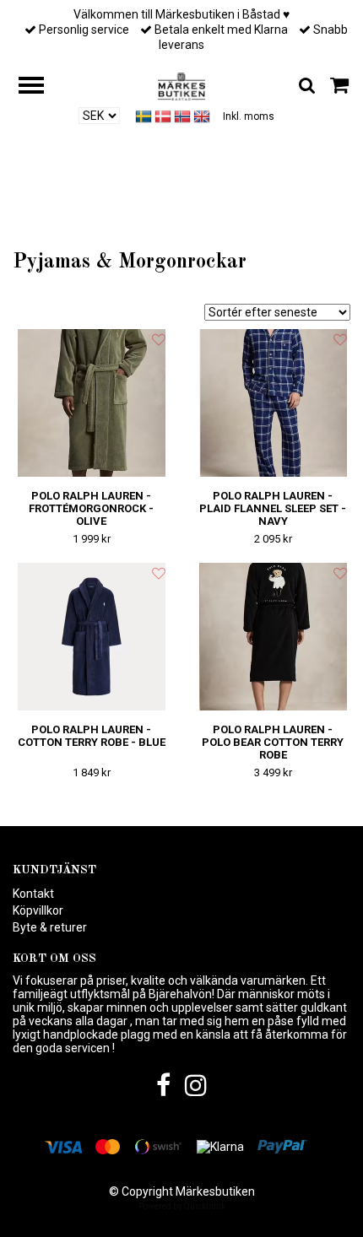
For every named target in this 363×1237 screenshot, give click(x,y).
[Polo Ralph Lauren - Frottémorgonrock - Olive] (91, 403)
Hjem (80, 220)
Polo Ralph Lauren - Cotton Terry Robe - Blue (91, 735)
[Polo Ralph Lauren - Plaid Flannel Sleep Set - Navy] (272, 403)
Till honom (143, 220)
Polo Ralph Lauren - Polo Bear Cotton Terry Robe (273, 742)
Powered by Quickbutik (181, 1206)
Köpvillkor (38, 910)
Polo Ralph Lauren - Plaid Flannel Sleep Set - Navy (272, 508)
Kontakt (33, 893)
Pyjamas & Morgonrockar (245, 220)
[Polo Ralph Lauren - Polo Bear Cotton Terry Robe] (272, 636)
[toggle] (40, 87)
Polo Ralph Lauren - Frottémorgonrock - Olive (91, 508)
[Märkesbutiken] (181, 85)
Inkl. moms (248, 116)
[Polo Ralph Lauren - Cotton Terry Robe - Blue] (91, 636)
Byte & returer (50, 927)
